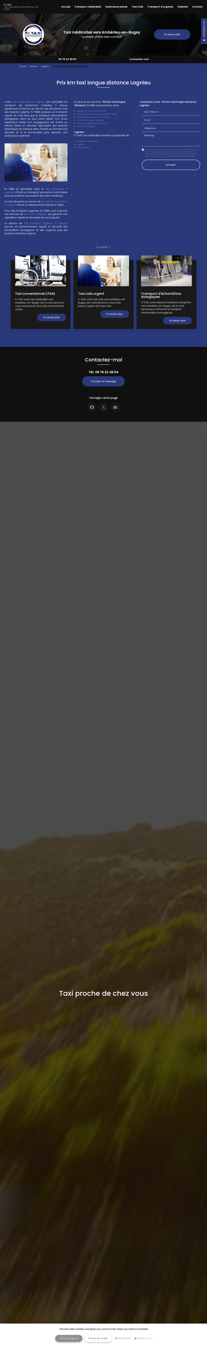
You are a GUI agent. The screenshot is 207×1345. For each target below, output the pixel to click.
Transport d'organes (160, 6)
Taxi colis (137, 6)
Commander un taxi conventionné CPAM (97, 114)
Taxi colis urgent (91, 293)
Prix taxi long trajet (86, 126)
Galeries (183, 6)
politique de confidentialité (183, 156)
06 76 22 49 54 (67, 59)
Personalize (124, 1338)
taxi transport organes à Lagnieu (46, 223)
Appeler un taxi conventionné (91, 111)
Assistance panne (116, 6)
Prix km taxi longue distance (90, 120)
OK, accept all (70, 1338)
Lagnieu (45, 66)
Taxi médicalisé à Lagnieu (28, 102)
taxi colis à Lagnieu (35, 214)
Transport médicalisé (87, 6)
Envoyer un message (103, 381)
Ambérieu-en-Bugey (87, 141)
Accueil (65, 6)
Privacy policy (145, 1338)
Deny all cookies (99, 1338)
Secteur (34, 66)
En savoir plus (172, 34)
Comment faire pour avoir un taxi (93, 117)
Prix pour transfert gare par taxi (92, 123)
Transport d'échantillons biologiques (161, 295)
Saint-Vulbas (83, 147)
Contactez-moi (139, 59)
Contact (197, 6)
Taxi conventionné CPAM (35, 293)
